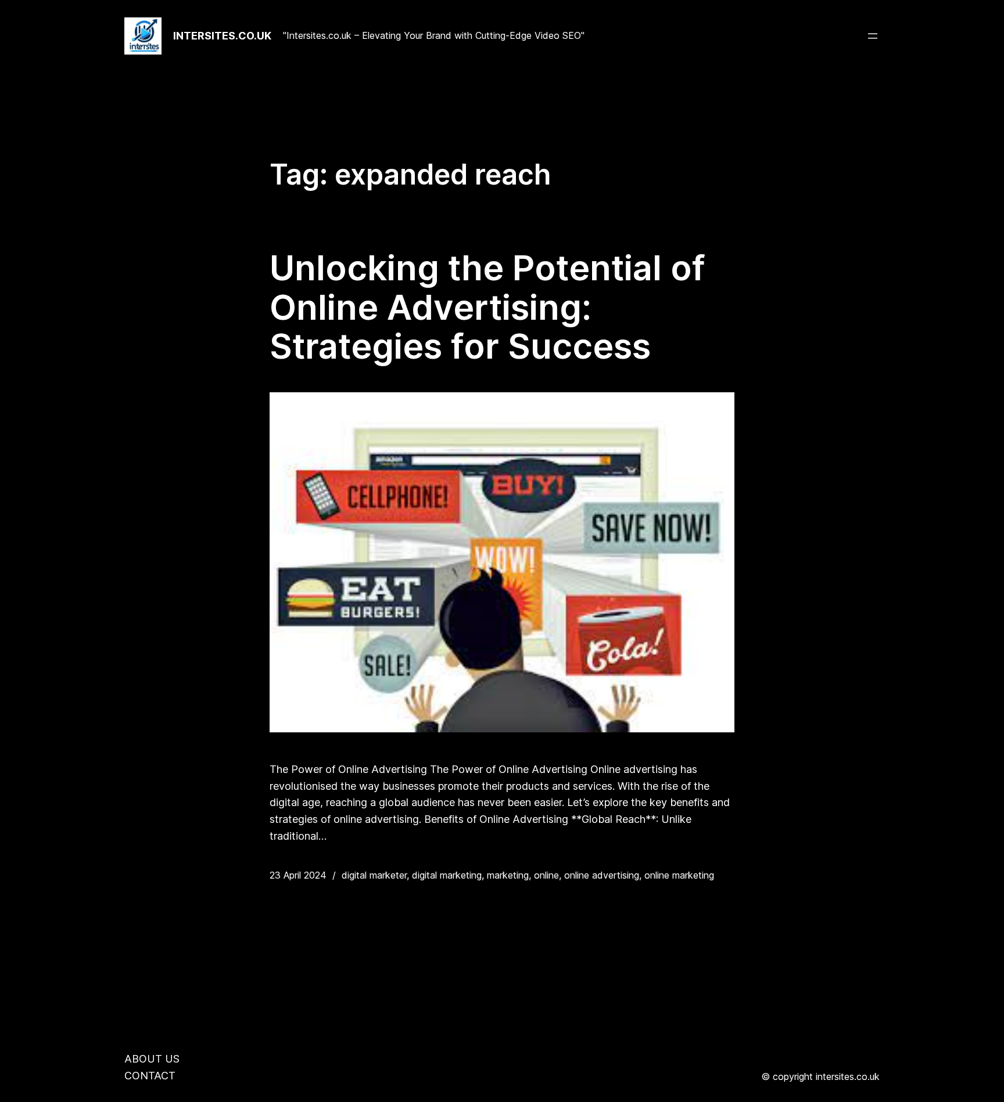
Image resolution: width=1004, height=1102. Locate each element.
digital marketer (374, 875)
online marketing (679, 875)
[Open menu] (873, 36)
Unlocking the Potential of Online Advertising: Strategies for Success (487, 307)
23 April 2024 (298, 875)
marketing (508, 875)
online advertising (601, 875)
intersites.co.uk (222, 36)
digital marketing (447, 875)
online (546, 875)
